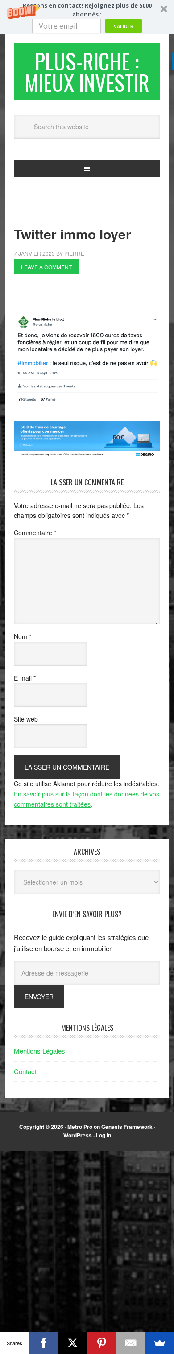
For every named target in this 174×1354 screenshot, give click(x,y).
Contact (25, 1071)
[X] (72, 1343)
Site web (26, 718)
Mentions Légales (39, 1050)
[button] (87, 17)
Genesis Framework (127, 1127)
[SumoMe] (159, 1343)
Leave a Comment (46, 267)
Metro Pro (79, 1127)
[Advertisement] (94, 296)
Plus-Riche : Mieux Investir (87, 71)
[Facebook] (43, 1343)
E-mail (25, 677)
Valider (123, 26)
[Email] (130, 1343)
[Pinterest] (101, 1343)
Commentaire (35, 532)
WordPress (77, 1135)
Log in (103, 1135)
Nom (22, 636)
